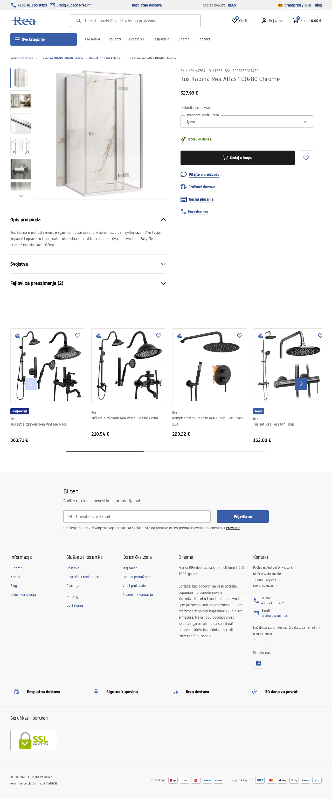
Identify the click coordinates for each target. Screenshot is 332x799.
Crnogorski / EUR (298, 5)
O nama (183, 39)
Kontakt (204, 39)
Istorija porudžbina (136, 577)
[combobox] (247, 121)
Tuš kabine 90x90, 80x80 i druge (61, 58)
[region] (20, 134)
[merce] (51, 783)
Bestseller (136, 39)
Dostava (72, 568)
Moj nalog (129, 568)
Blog (318, 5)
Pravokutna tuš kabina (104, 58)
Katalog (72, 596)
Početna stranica (21, 58)
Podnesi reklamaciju (137, 594)
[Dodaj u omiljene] (78, 335)
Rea (12, 419)
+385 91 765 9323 (32, 5)
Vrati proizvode (134, 585)
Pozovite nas (198, 211)
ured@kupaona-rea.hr (74, 5)
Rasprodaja (161, 39)
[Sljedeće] (301, 384)
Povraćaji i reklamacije (83, 577)
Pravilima (233, 528)
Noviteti (114, 39)
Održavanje (75, 605)
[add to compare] (17, 335)
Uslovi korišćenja (23, 594)
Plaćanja (72, 585)
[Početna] (24, 21)
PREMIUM (92, 39)
